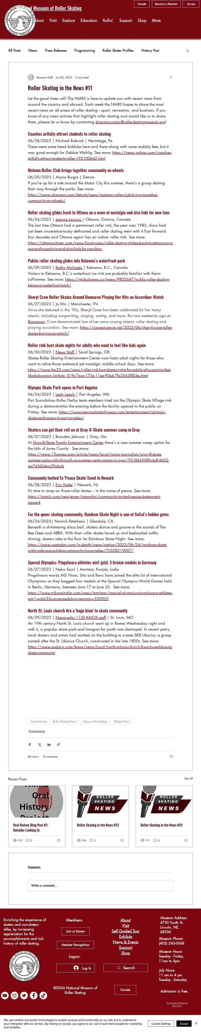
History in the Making (95, 721)
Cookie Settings (161, 1024)
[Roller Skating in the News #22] (164, 801)
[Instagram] (14, 995)
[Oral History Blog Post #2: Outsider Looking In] (36, 801)
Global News (122, 721)
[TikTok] (43, 995)
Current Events (38, 721)
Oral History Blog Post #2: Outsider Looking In (30, 827)
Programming (84, 50)
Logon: (74, 956)
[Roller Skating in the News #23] (100, 801)
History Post (150, 50)
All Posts (14, 50)
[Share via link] (58, 744)
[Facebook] (33, 995)
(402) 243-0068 (171, 943)
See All (189, 778)
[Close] (196, 1023)
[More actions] (170, 77)
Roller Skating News (64, 721)
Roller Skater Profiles (118, 50)
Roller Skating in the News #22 (162, 824)
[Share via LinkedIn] (49, 744)
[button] (68, 20)
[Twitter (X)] (24, 995)
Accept (184, 1024)
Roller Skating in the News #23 (98, 824)
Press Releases (56, 50)
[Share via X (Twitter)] (39, 744)
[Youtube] (5, 995)
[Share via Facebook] (30, 744)
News (32, 50)
